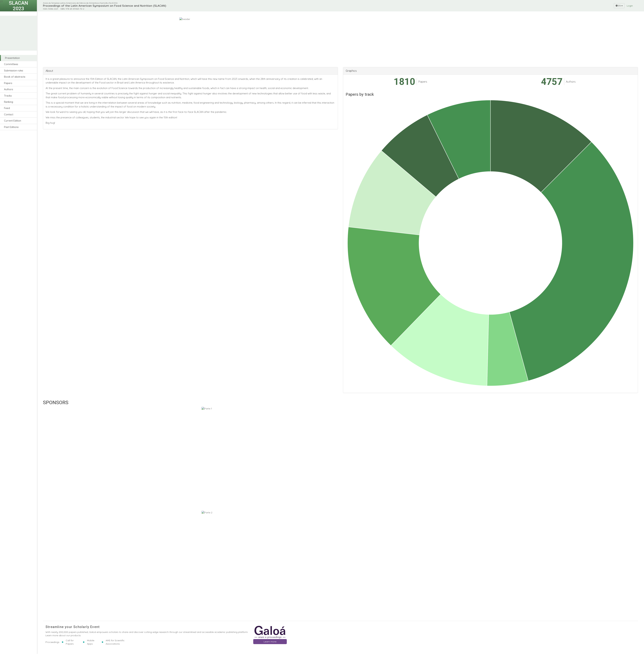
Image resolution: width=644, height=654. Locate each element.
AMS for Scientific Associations (115, 642)
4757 (551, 81)
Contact (8, 114)
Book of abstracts (14, 76)
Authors (8, 89)
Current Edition (12, 120)
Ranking (8, 101)
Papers (8, 83)
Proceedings (52, 642)
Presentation (12, 58)
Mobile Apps (90, 642)
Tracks (8, 95)
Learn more (270, 641)
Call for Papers (70, 642)
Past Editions (11, 127)
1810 (404, 81)
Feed (7, 108)
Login (630, 5)
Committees (11, 64)
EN (619, 5)
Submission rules (13, 70)
